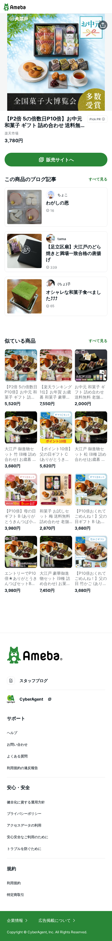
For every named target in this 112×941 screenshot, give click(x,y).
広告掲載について (54, 920)
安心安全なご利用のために (27, 837)
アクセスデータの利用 (24, 825)
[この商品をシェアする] (102, 25)
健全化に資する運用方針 (26, 802)
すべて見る (98, 179)
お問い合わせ (17, 744)
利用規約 (14, 883)
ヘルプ (12, 733)
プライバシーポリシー (24, 813)
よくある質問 (17, 756)
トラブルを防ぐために (24, 849)
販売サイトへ (60, 159)
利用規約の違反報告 (22, 768)
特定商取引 (15, 894)
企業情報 (15, 920)
